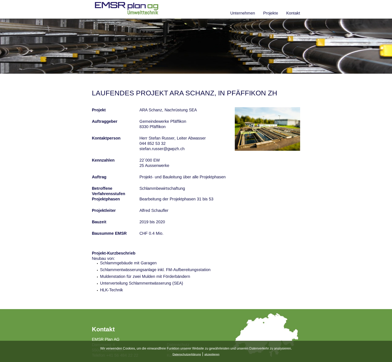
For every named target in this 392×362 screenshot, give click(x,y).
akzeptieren (211, 354)
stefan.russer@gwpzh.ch (162, 148)
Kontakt (293, 13)
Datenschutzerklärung (187, 354)
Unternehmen (242, 13)
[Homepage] (126, 13)
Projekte (270, 13)
